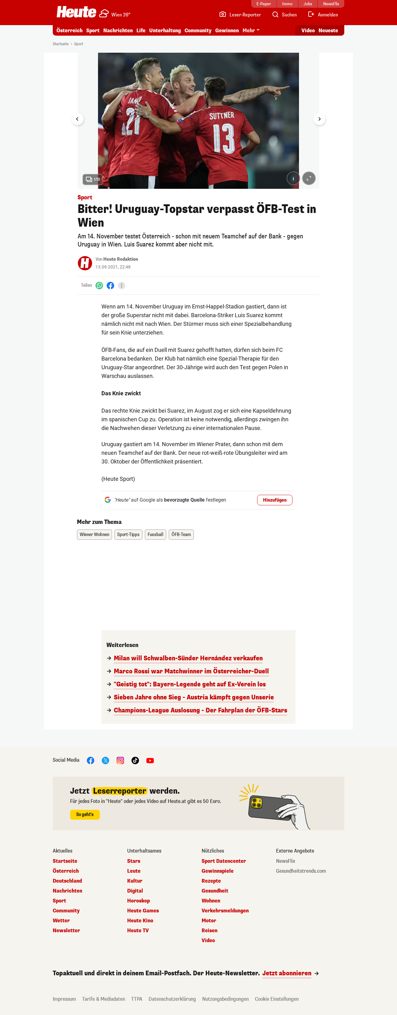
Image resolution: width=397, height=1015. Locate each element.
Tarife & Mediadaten (103, 999)
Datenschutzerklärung (172, 999)
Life (140, 30)
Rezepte (211, 881)
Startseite (61, 44)
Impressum (64, 999)
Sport (93, 30)
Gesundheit (215, 891)
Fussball (155, 535)
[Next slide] (319, 119)
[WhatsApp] (99, 285)
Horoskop (138, 901)
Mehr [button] (249, 30)
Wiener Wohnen (94, 535)
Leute (134, 871)
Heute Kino (140, 921)
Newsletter (66, 931)
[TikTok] (135, 760)
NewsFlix (285, 861)
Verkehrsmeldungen (225, 911)
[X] (105, 760)
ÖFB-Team (181, 535)
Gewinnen (227, 30)
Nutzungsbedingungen (225, 999)
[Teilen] (121, 285)
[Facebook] (110, 285)
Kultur (134, 881)
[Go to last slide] (77, 119)
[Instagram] (120, 760)
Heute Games (143, 911)
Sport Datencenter (224, 861)
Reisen (209, 931)
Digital (135, 891)
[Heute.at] (76, 12)
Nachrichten (67, 891)
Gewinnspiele (218, 871)
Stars (133, 861)
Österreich (69, 30)
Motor (209, 921)
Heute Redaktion (120, 259)
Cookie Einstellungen (277, 999)
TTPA (136, 999)
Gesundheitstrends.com (301, 871)
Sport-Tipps (128, 535)
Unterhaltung (165, 30)
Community (198, 30)
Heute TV (138, 931)
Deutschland (67, 881)
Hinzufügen (275, 500)
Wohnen (211, 901)
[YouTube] (150, 760)
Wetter (61, 921)
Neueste (328, 30)
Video (308, 30)
